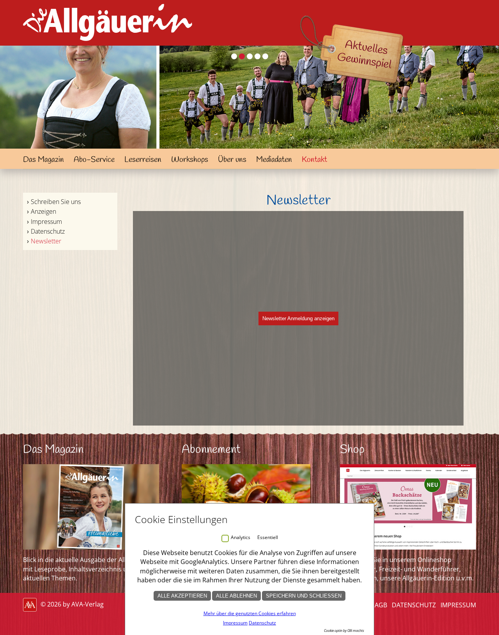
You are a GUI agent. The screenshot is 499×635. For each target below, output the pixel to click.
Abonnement (211, 450)
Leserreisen (142, 159)
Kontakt (314, 159)
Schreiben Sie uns (56, 201)
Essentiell (267, 537)
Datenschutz (48, 231)
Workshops (189, 159)
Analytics (240, 537)
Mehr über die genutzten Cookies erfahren (249, 613)
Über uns (232, 159)
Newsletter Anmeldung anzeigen (298, 318)
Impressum (46, 221)
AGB (381, 605)
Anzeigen (43, 211)
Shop (352, 450)
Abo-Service (94, 159)
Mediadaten (274, 159)
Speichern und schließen (304, 596)
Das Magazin (43, 159)
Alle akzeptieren (182, 596)
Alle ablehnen (236, 596)
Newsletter (46, 241)
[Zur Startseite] (107, 43)
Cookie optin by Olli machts (344, 630)
